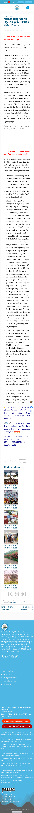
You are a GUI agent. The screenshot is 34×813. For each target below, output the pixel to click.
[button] (13, 2)
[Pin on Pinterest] (22, 594)
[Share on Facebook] (11, 594)
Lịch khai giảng (8, 671)
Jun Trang (24, 30)
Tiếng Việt (4, 2)
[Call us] (12, 656)
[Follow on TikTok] (6, 656)
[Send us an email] (9, 656)
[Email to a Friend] (18, 594)
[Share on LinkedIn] (25, 594)
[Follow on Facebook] (2, 656)
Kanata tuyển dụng (9, 681)
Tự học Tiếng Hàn (9, 674)
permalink (14, 603)
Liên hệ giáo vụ (8, 684)
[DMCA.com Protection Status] (17, 811)
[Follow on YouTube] (16, 656)
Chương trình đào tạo (10, 678)
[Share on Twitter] (15, 594)
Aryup (27, 809)
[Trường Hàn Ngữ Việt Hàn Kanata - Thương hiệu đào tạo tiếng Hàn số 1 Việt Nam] (17, 7)
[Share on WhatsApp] (8, 594)
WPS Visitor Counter (14, 801)
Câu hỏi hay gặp (8, 16)
